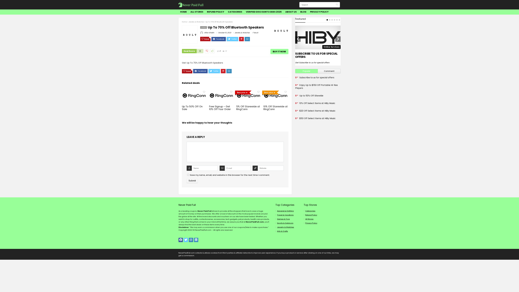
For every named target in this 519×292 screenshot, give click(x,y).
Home (183, 11)
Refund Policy (215, 11)
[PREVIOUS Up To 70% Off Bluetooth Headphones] (2, 285)
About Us (291, 11)
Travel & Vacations (285, 215)
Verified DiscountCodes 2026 (264, 11)
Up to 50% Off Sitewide (311, 95)
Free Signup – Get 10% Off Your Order (220, 108)
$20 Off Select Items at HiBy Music (317, 110)
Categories (235, 11)
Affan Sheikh (209, 32)
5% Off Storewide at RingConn (248, 108)
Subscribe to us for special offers (316, 55)
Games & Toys (283, 219)
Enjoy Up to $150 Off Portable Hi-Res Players (316, 87)
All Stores (196, 11)
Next (338, 39)
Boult (256, 32)
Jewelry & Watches (196, 22)
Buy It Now (279, 51)
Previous (298, 39)
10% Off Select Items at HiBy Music (317, 103)
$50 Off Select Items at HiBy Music (317, 118)
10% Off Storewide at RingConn (275, 108)
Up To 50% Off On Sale (192, 108)
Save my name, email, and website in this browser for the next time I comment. (230, 175)
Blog (303, 11)
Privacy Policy (319, 11)
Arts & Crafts (282, 231)
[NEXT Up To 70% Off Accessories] (516, 285)
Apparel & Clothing (285, 211)
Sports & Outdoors (285, 223)
